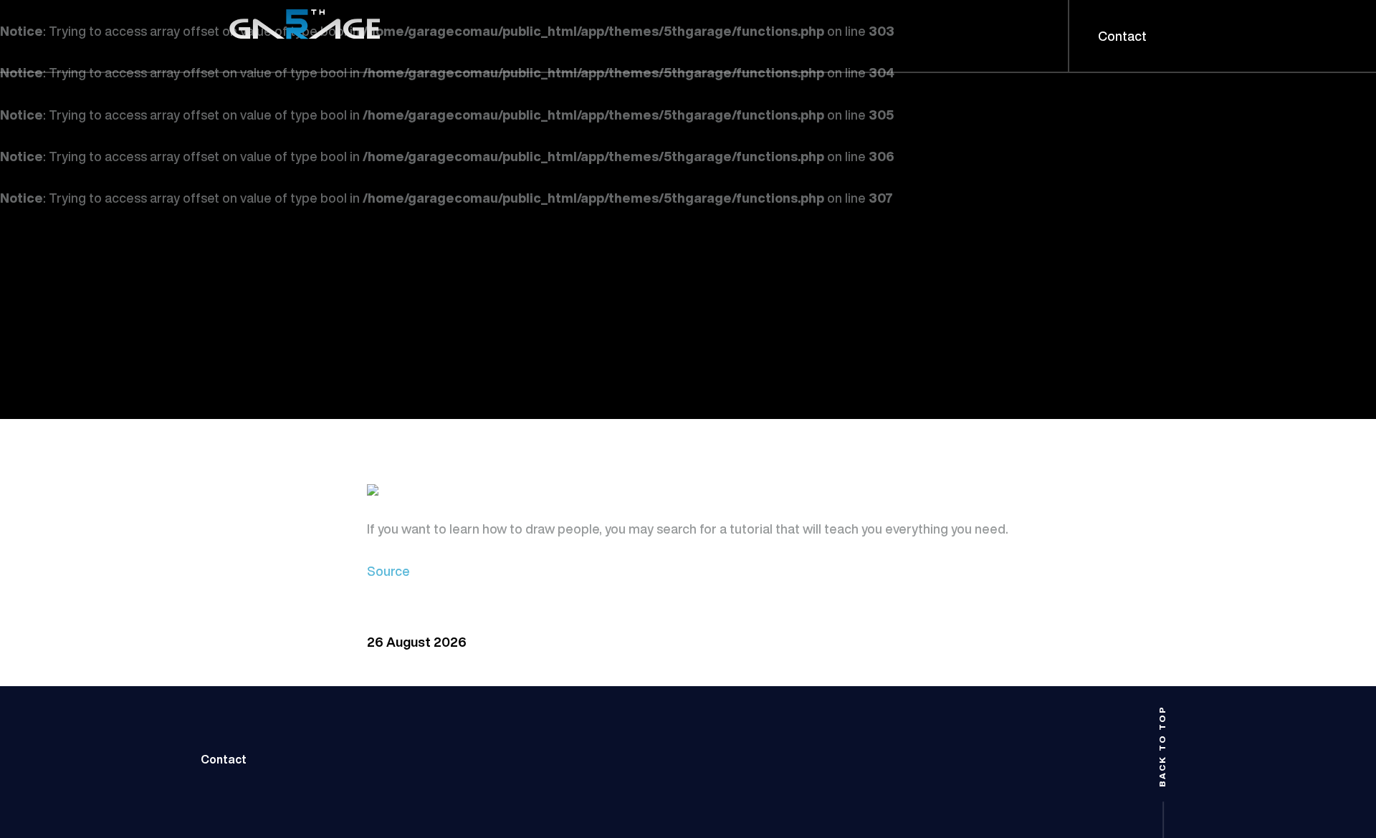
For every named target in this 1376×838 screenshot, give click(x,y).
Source (388, 570)
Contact (224, 759)
